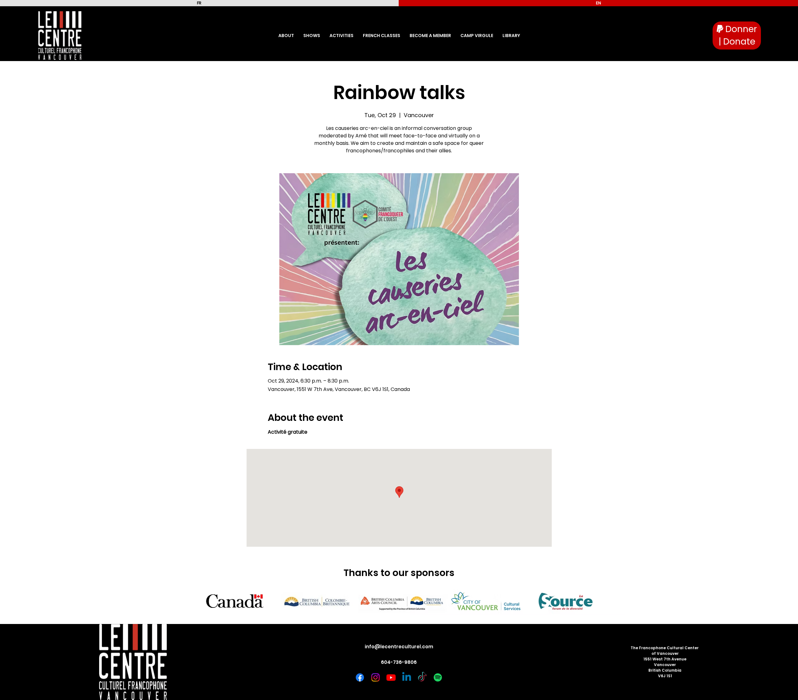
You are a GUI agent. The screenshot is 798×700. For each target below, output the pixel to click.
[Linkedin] (406, 677)
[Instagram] (375, 677)
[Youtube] (391, 677)
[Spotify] (437, 677)
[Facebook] (359, 677)
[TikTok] (422, 677)
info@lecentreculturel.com (399, 646)
